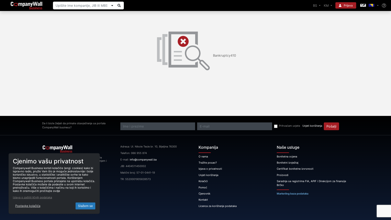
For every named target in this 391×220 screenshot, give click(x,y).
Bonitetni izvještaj (287, 162)
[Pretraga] (119, 5)
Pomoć (203, 187)
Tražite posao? (208, 162)
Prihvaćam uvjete (289, 125)
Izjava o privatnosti (210, 168)
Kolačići (203, 181)
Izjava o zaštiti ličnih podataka (32, 197)
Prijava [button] (348, 5)
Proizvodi (282, 175)
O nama (203, 156)
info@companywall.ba (143, 159)
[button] (369, 5)
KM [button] (327, 5)
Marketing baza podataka (292, 193)
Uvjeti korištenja (312, 125)
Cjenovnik (204, 193)
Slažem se (85, 206)
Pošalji (331, 126)
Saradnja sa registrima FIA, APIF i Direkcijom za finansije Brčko (311, 183)
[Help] (384, 5)
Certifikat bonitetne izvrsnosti (295, 168)
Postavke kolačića (27, 206)
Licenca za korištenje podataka (218, 206)
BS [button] (315, 5)
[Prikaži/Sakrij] (112, 5)
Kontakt (203, 199)
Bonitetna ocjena (287, 156)
